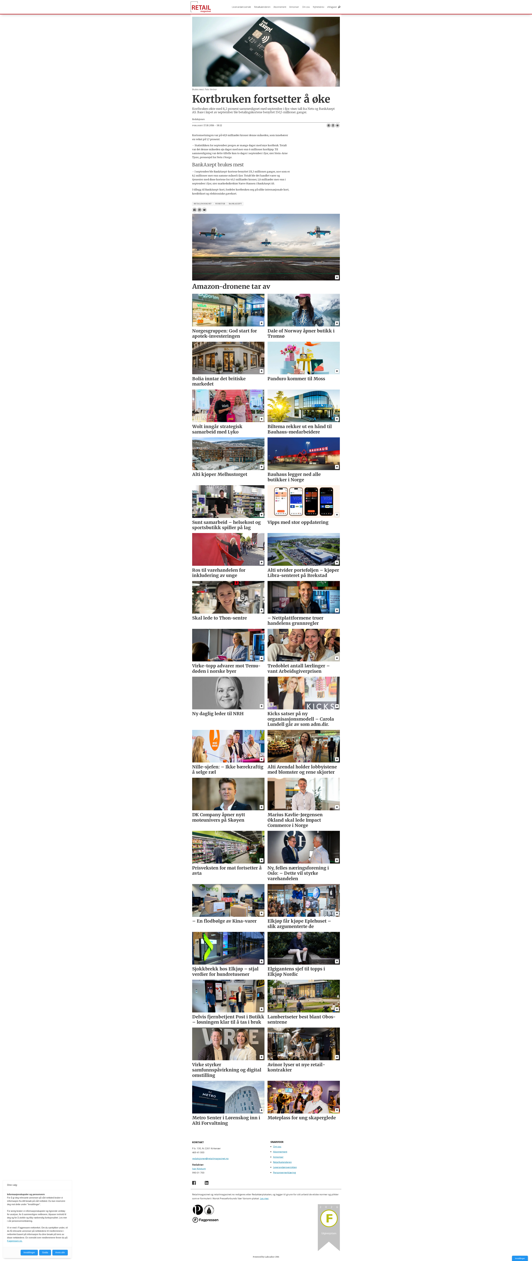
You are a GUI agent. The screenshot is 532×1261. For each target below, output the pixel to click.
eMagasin (332, 6)
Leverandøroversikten (285, 1167)
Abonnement (279, 6)
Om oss (306, 6)
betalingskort (203, 204)
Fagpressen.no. (14, 1241)
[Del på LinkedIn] (333, 125)
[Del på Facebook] (329, 125)
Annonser (294, 6)
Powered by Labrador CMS (266, 1257)
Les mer (264, 1198)
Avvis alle (60, 1252)
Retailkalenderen (262, 6)
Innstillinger (520, 1258)
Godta (45, 1252)
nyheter (220, 204)
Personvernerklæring (284, 1172)
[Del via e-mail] (337, 125)
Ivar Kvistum (199, 1168)
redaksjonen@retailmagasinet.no (210, 1158)
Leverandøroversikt (241, 6)
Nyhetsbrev (318, 6)
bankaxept (235, 204)
